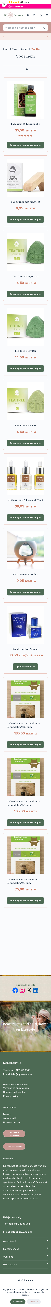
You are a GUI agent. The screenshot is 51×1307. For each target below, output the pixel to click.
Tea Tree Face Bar (25, 425)
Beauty (7, 1114)
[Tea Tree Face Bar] (25, 401)
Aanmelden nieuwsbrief (14, 1133)
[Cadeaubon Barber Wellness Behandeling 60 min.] (25, 855)
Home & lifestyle (12, 1122)
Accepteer (18, 1301)
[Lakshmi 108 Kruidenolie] (25, 100)
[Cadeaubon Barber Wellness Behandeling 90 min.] (25, 777)
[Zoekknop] (44, 27)
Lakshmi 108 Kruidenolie (25, 124)
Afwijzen (34, 1301)
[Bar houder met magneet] (25, 178)
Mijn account (10, 1264)
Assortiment (9, 1241)
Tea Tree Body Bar (25, 351)
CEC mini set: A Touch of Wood (25, 500)
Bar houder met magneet (25, 201)
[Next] (47, 37)
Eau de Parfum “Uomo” (25, 649)
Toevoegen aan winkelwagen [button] (25, 145)
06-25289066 (22, 1223)
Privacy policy (10, 1096)
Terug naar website (14, 1146)
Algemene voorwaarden (16, 1084)
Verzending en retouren (16, 1088)
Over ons (8, 1256)
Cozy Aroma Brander (25, 574)
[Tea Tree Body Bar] (25, 327)
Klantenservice (11, 1248)
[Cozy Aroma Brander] (25, 550)
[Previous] (4, 37)
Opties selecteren (25, 666)
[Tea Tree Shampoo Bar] (25, 252)
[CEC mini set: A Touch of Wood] (25, 476)
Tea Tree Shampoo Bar (25, 276)
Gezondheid (9, 1118)
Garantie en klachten (14, 1092)
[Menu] (47, 15)
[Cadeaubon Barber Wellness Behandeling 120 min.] (25, 699)
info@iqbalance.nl (21, 1231)
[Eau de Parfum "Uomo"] (25, 625)
